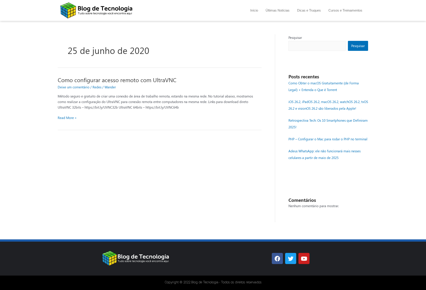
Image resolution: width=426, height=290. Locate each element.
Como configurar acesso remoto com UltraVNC (117, 80)
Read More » (67, 117)
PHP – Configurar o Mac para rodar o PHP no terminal (327, 139)
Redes (97, 87)
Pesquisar (295, 37)
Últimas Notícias (278, 10)
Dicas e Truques (309, 10)
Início (254, 10)
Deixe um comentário (73, 87)
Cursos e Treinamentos (345, 10)
